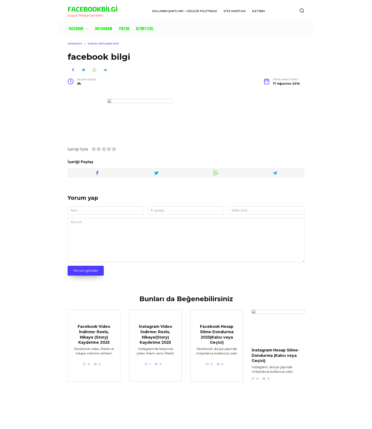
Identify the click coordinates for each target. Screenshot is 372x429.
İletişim (258, 11)
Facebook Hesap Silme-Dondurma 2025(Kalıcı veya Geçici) (217, 334)
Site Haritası (234, 11)
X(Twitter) (144, 28)
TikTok (124, 28)
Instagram (103, 28)
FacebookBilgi (93, 9)
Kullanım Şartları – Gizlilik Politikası (184, 11)
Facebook (76, 28)
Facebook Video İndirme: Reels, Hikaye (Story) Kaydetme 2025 (94, 334)
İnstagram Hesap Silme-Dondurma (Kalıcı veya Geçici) (275, 355)
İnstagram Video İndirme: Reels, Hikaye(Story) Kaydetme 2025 (155, 334)
